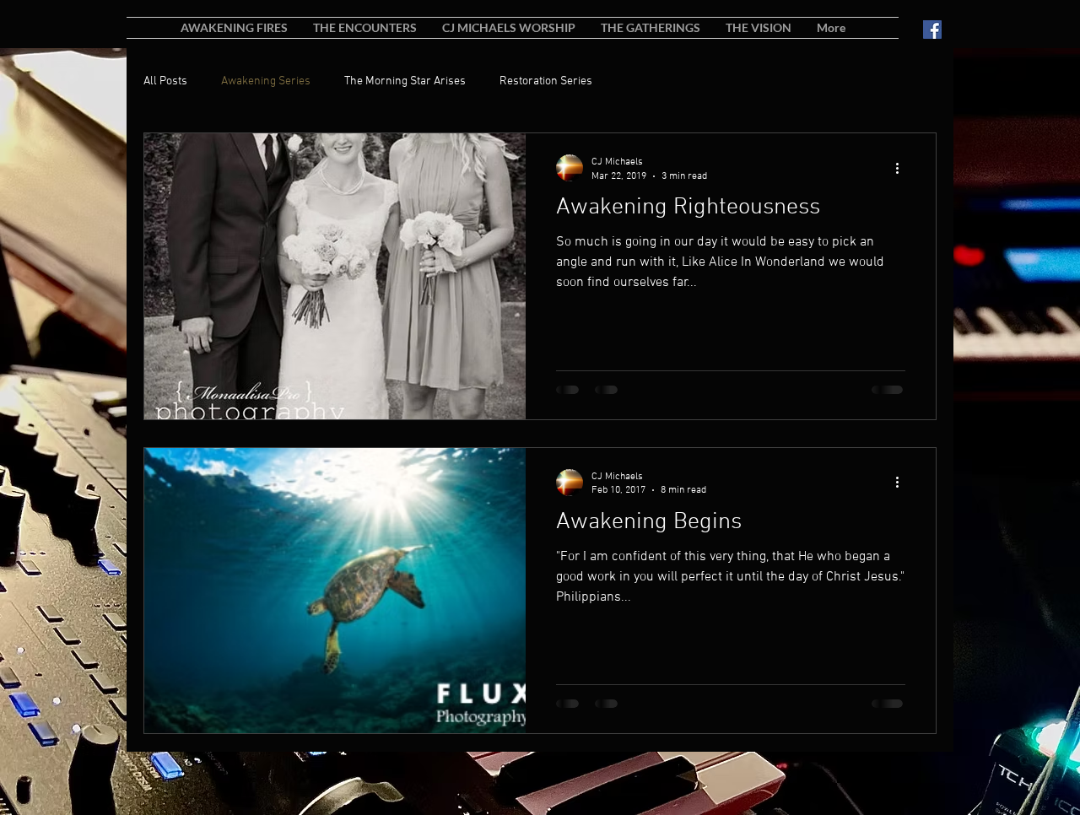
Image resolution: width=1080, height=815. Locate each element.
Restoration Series (546, 81)
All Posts (165, 81)
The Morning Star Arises (405, 81)
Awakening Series (265, 81)
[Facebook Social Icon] (932, 29)
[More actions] (903, 168)
